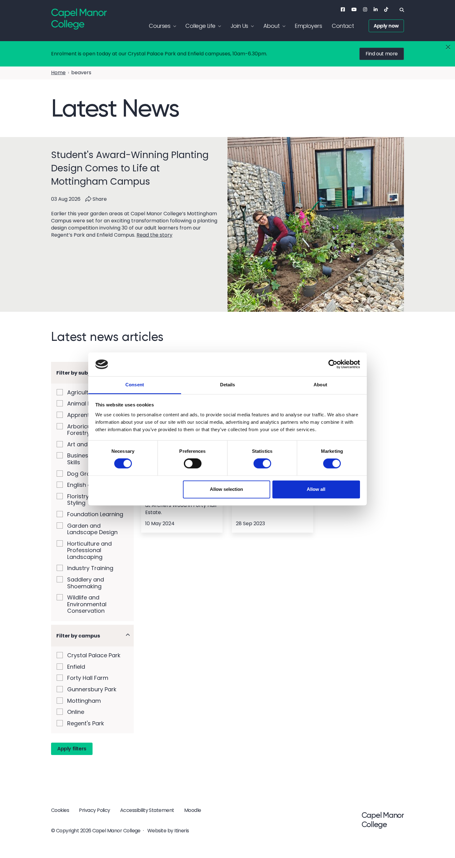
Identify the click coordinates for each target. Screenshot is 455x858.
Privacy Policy (94, 810)
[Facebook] (343, 9)
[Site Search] (401, 10)
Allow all (316, 489)
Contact (343, 26)
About (271, 26)
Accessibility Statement (147, 810)
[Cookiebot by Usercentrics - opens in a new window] (333, 364)
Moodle (192, 810)
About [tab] (320, 384)
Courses (159, 26)
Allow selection (226, 489)
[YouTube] (354, 9)
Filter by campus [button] (78, 635)
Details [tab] (227, 384)
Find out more (382, 53)
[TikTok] (386, 9)
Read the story (154, 234)
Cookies (60, 810)
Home (58, 72)
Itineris (181, 830)
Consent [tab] (134, 384)
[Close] (448, 47)
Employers (308, 26)
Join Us (239, 26)
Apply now (386, 25)
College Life (200, 26)
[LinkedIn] (376, 9)
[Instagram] (365, 9)
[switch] (193, 464)
